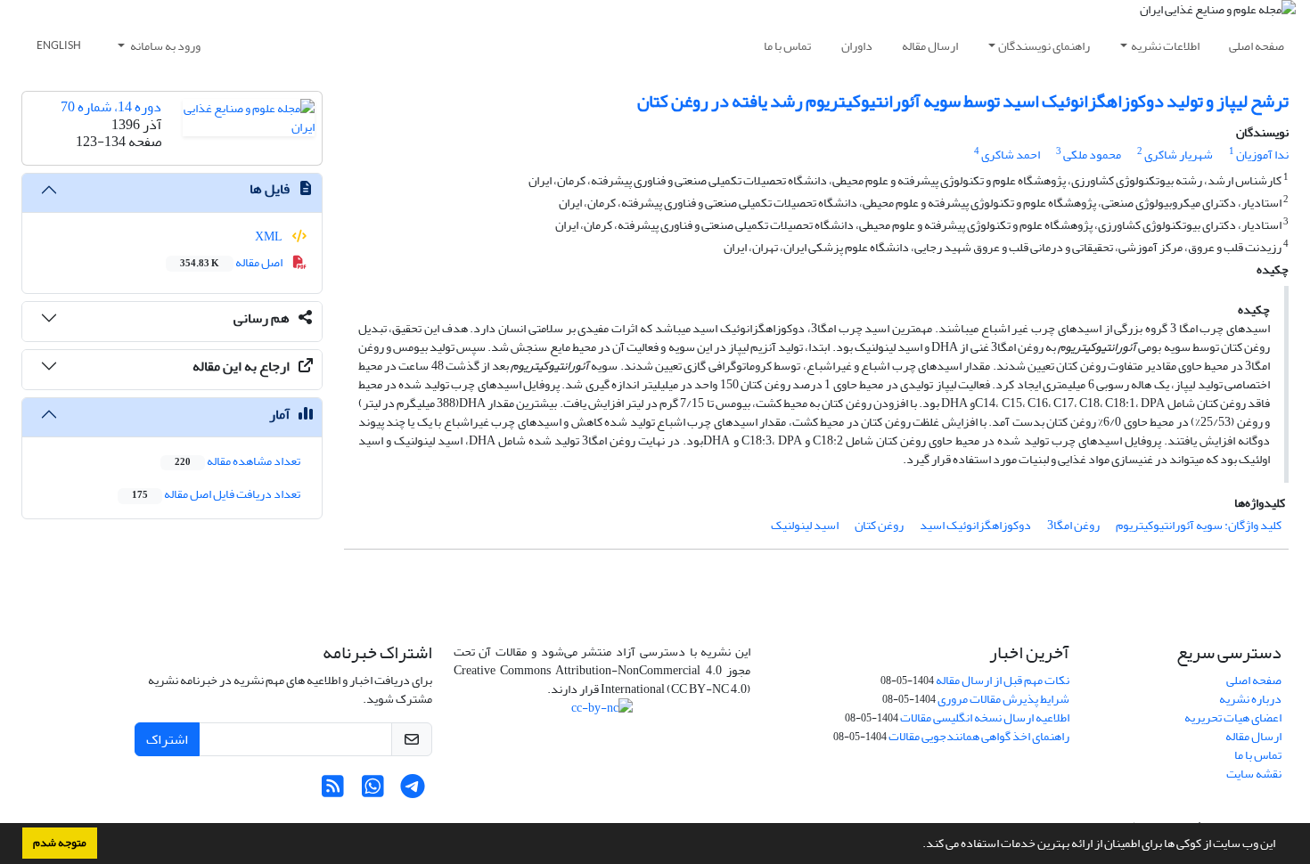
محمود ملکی (1092, 155)
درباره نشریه (1250, 699)
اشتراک (167, 739)
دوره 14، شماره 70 (111, 107)
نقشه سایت (1253, 774)
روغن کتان (879, 525)
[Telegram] (413, 791)
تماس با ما (787, 46)
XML (269, 236)
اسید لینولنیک (805, 525)
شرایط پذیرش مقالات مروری (1003, 699)
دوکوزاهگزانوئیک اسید (975, 525)
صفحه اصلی (1256, 46)
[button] (918, 845)
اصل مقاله (232, 262)
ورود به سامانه (164, 46)
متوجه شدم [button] (59, 842)
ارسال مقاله (930, 46)
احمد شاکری (1010, 155)
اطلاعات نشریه (1165, 46)
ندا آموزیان (1262, 155)
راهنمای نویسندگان (1044, 46)
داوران (856, 46)
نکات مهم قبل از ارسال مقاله (1002, 680)
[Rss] (333, 791)
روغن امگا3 (1073, 525)
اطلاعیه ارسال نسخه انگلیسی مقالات (984, 717)
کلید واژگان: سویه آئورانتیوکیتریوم (1198, 525)
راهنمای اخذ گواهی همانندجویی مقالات (978, 736)
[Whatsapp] (373, 791)
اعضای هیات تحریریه (1232, 717)
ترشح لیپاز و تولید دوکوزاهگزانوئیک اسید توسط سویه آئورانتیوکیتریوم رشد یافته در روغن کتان (963, 101)
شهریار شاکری (1178, 155)
